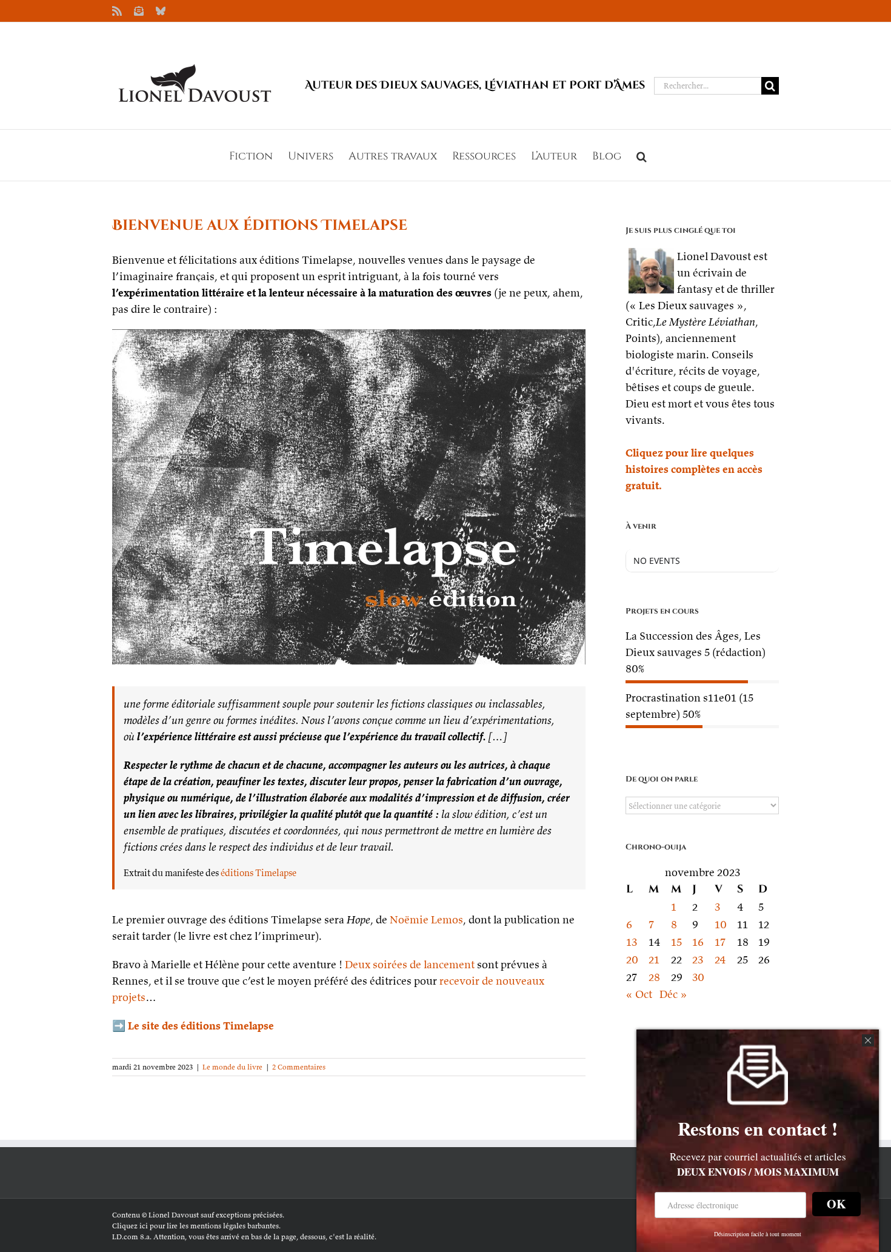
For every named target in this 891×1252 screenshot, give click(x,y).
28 (654, 977)
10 (721, 924)
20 (632, 959)
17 (720, 942)
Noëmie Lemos (426, 919)
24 (720, 959)
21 (654, 959)
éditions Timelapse (258, 873)
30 (698, 977)
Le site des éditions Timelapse (201, 1026)
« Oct (639, 994)
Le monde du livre (232, 1066)
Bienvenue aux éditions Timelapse (259, 225)
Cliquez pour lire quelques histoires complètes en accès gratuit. (694, 469)
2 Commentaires (298, 1066)
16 (698, 942)
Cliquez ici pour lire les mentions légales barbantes (195, 1225)
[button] (641, 155)
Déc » (673, 994)
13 (631, 942)
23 (697, 959)
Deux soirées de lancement (410, 964)
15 (676, 942)
